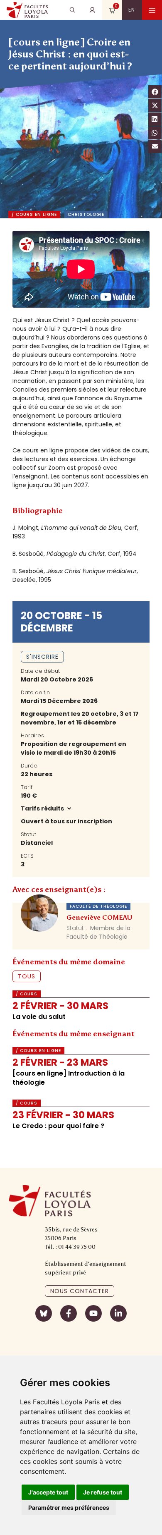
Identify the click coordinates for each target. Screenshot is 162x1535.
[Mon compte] (92, 10)
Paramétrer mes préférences (68, 1507)
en (131, 9)
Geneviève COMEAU (99, 917)
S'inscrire (42, 657)
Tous (26, 976)
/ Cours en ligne (34, 215)
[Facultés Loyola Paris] (27, 10)
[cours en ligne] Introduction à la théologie (68, 1078)
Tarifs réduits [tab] (43, 808)
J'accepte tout (48, 1492)
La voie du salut (39, 1016)
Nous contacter (79, 1291)
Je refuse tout (102, 1492)
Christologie (86, 215)
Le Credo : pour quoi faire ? (58, 1126)
